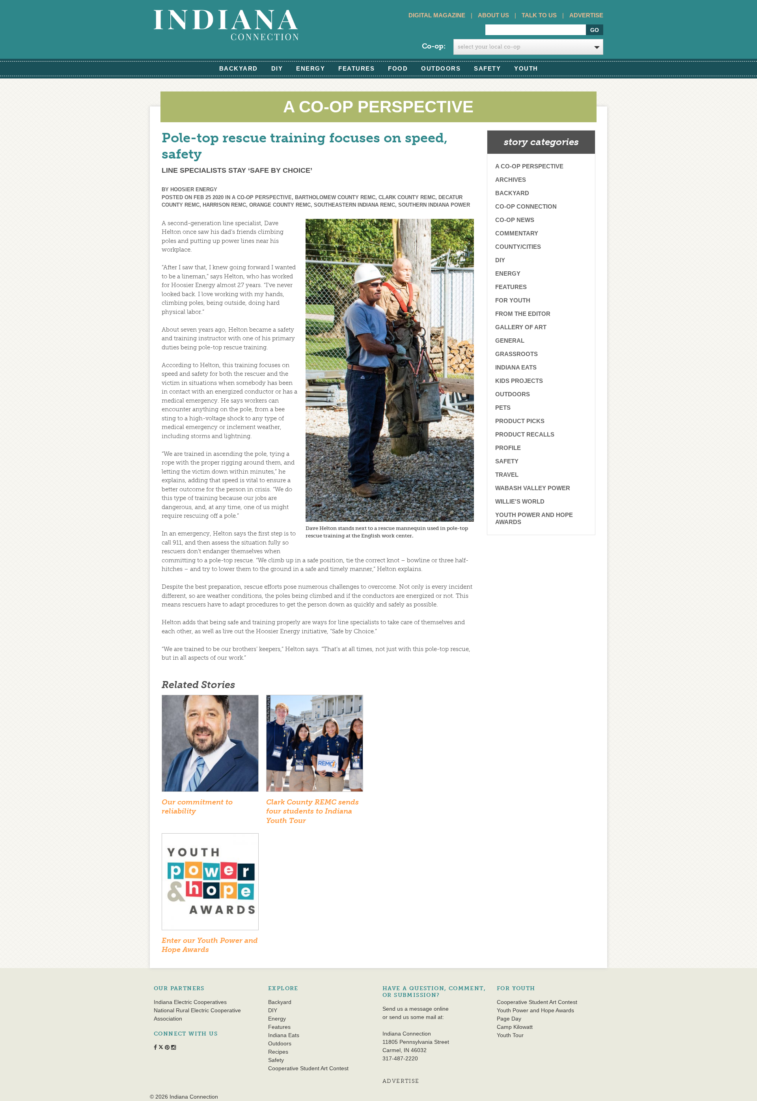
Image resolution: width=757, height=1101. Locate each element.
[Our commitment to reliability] (210, 746)
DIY (277, 68)
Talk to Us (539, 15)
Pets (503, 407)
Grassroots (516, 354)
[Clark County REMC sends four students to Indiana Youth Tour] (314, 746)
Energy (310, 68)
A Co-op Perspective (262, 197)
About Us (493, 15)
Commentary (516, 233)
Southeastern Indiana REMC (354, 205)
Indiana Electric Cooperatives (190, 1002)
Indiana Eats (516, 367)
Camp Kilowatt (515, 1027)
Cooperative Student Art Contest (308, 1068)
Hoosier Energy (193, 189)
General (509, 340)
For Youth (512, 300)
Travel (506, 474)
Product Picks (519, 421)
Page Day (509, 1018)
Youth (526, 68)
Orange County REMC (280, 205)
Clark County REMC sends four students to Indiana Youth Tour (312, 811)
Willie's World (519, 501)
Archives (510, 179)
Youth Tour (510, 1035)
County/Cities (518, 246)
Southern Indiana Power (434, 205)
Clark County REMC (406, 197)
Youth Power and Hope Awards (534, 518)
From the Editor (522, 313)
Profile (508, 447)
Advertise (586, 15)
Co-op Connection (526, 206)
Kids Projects (519, 380)
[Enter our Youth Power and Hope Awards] (210, 884)
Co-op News (514, 219)
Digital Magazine (436, 15)
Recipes (278, 1052)
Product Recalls (524, 434)
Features (356, 68)
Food (398, 68)
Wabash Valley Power (532, 488)
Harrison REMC (224, 205)
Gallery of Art (520, 327)
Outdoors (441, 68)
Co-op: (434, 46)
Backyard (238, 68)
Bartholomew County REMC (335, 197)
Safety (487, 68)
